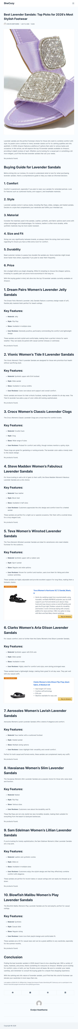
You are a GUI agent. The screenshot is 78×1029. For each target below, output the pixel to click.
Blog (33, 24)
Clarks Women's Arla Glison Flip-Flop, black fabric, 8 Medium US (51, 683)
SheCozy (9, 3)
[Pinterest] (48, 992)
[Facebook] (12, 992)
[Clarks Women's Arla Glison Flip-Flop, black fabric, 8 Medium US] (18, 690)
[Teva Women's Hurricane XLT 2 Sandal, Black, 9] (18, 598)
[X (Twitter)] (30, 992)
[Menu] (73, 3)
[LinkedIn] (65, 992)
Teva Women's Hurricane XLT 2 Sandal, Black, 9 (52, 591)
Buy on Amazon (66, 616)
